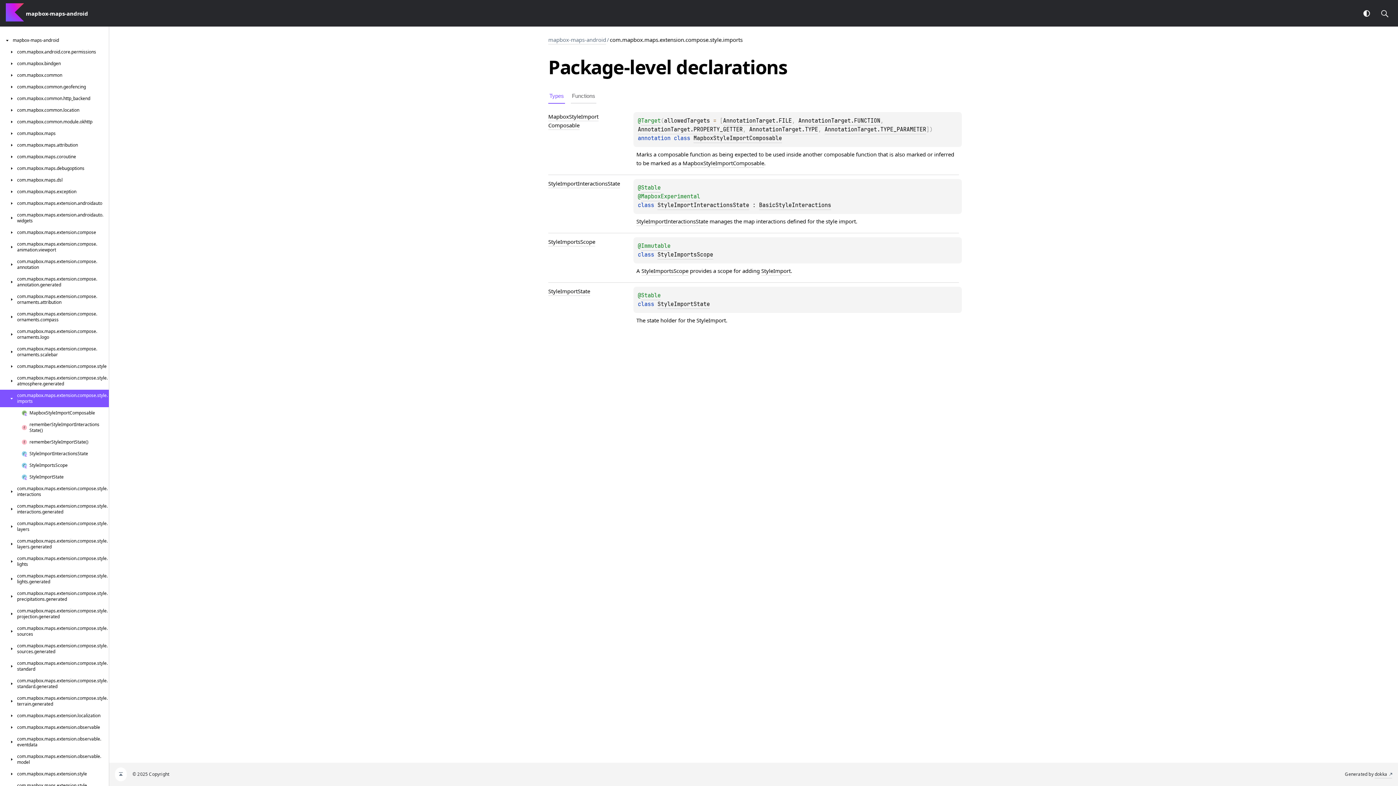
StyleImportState (683, 304)
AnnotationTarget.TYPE (783, 129)
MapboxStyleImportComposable (738, 138)
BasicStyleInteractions (795, 205)
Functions (583, 96)
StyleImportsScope (685, 254)
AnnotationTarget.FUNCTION (839, 120)
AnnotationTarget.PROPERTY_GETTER (690, 129)
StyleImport (776, 270)
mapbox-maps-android (577, 39)
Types (556, 96)
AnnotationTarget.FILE (757, 120)
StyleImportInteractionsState (703, 205)
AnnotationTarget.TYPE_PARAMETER (875, 129)
